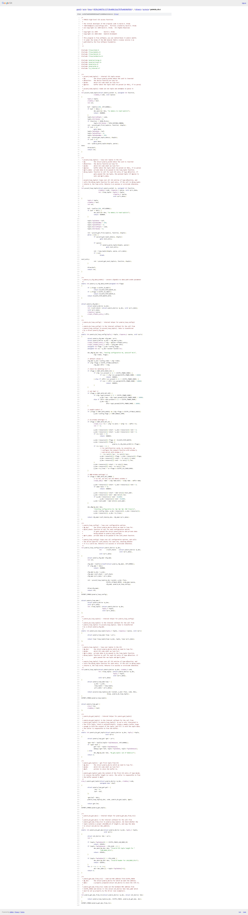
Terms (22, 912)
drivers (138, 9)
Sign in (244, 3)
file (116, 14)
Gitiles (12, 912)
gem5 (79, 9)
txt (240, 912)
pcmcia (146, 9)
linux (90, 9)
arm (84, 9)
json (244, 912)
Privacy (17, 912)
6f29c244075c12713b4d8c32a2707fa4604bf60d (112, 9)
